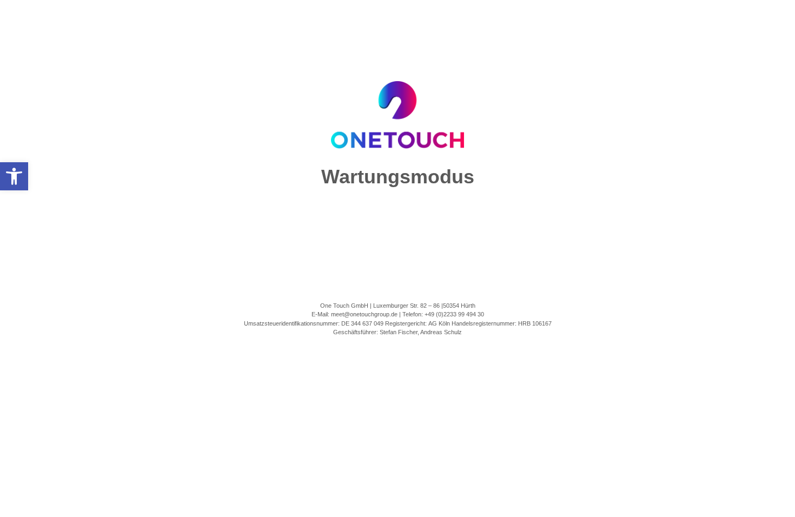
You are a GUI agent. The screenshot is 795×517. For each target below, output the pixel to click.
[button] (14, 176)
